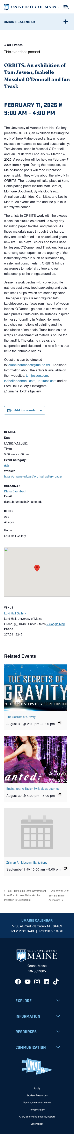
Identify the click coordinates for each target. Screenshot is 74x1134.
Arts (6, 465)
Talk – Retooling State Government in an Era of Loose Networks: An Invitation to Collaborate (25, 895)
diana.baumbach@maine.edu (30, 364)
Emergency (37, 1123)
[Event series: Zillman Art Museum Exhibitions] (65, 868)
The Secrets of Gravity (21, 717)
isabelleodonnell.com (19, 380)
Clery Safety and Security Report (37, 1116)
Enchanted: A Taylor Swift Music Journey (32, 788)
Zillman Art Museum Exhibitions (26, 862)
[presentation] (35, 687)
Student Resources (37, 1095)
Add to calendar (25, 410)
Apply (37, 1088)
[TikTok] (56, 982)
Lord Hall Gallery (15, 613)
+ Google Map (55, 624)
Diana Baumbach (15, 491)
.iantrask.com (46, 380)
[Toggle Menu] (66, 7)
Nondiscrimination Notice (37, 1102)
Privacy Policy (37, 1109)
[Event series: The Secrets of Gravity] (59, 723)
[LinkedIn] (46, 982)
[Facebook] (18, 982)
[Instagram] (37, 982)
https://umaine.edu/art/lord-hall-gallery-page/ (33, 476)
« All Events (13, 44)
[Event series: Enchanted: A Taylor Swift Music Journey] (59, 794)
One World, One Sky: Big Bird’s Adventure (59, 895)
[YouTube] (27, 982)
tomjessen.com (37, 375)
